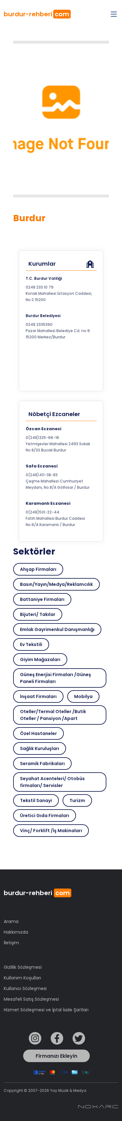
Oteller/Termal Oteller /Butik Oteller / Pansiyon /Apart (53, 715)
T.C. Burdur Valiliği (44, 278)
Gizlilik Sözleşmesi (23, 967)
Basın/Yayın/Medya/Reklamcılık (56, 584)
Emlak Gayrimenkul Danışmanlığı (57, 629)
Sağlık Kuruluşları (39, 748)
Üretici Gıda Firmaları (44, 815)
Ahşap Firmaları (38, 569)
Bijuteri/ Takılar (37, 614)
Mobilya (83, 696)
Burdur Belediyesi (43, 315)
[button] (61, 442)
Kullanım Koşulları (22, 978)
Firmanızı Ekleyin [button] (56, 1056)
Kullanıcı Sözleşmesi (25, 988)
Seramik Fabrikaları (42, 763)
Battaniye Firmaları (42, 599)
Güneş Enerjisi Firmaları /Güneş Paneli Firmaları (55, 678)
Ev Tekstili (31, 644)
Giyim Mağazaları (40, 659)
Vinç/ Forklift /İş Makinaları (51, 830)
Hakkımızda (16, 932)
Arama (11, 921)
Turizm (77, 800)
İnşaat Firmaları (38, 696)
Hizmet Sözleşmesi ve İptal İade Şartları (46, 1010)
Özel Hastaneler (38, 733)
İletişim (11, 943)
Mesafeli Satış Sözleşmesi (31, 999)
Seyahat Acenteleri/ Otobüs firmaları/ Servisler (52, 782)
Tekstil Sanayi (36, 800)
